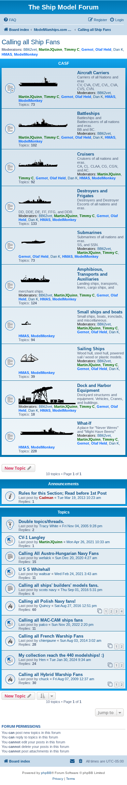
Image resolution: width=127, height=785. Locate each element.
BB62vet (30, 49)
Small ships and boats (99, 312)
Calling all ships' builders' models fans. (59, 585)
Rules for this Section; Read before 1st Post (62, 493)
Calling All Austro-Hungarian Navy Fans (59, 553)
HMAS (7, 54)
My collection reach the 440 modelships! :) (61, 655)
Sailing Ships (91, 348)
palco (43, 625)
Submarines (89, 232)
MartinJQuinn (50, 49)
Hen (42, 660)
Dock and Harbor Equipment (94, 388)
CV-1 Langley (32, 537)
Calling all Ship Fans (31, 42)
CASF (63, 63)
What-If (84, 423)
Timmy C (71, 49)
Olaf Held (103, 49)
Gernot (87, 49)
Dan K (118, 49)
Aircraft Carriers (93, 72)
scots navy (48, 590)
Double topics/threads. (41, 521)
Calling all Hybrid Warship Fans (51, 674)
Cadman (46, 498)
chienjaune (47, 640)
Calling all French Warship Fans (51, 636)
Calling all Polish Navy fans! (47, 601)
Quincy (44, 606)
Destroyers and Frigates (92, 193)
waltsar (44, 574)
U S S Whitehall (34, 569)
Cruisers (85, 154)
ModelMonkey (26, 54)
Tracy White (48, 526)
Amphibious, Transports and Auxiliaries (92, 274)
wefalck (45, 558)
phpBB (46, 773)
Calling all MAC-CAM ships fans (51, 620)
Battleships (88, 113)
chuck (44, 679)
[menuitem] (9, 20)
